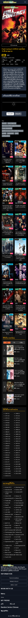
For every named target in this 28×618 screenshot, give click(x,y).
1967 (6, 413)
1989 (16, 434)
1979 (16, 422)
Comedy (17, 492)
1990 (6, 436)
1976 (6, 420)
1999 (16, 445)
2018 (6, 469)
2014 (6, 464)
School (7, 537)
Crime (7, 64)
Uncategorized (19, 545)
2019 (16, 469)
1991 (16, 436)
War (6, 550)
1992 (6, 439)
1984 (6, 429)
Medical (7, 516)
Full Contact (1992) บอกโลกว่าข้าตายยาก (11, 125)
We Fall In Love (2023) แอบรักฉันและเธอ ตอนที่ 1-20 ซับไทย (19, 359)
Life (6, 512)
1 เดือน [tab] (21, 342)
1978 (6, 422)
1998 (6, 445)
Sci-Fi (16, 537)
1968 (16, 413)
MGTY (6, 523)
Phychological (8, 532)
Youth (6, 557)
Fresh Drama (18, 503)
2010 (6, 459)
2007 (16, 455)
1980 (6, 425)
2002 (6, 450)
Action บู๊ (4, 123)
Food (6, 503)
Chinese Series (8, 492)
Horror (6, 507)
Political (17, 532)
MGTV (6, 519)
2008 (6, 457)
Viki (6, 548)
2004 (6, 452)
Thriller (16, 64)
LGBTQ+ (17, 510)
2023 (16, 473)
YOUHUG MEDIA (9, 554)
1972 (16, 415)
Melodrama (18, 516)
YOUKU (17, 554)
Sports (17, 539)
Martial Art (7, 514)
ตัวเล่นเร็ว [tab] (18, 114)
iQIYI (16, 507)
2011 (16, 459)
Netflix (17, 530)
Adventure (18, 487)
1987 (16, 432)
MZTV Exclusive (9, 530)
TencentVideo (18, 541)
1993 (16, 439)
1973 (6, 418)
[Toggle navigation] (25, 2)
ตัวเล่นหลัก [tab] (10, 114)
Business (17, 489)
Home (2, 597)
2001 (16, 448)
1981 (16, 425)
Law (6, 510)
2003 (16, 450)
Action (3, 64)
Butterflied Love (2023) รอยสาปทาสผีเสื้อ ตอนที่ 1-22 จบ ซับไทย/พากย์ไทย (19, 347)
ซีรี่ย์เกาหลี (12, 604)
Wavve (17, 550)
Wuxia (16, 552)
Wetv (6, 552)
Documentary (8, 498)
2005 (16, 452)
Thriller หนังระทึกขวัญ (7, 128)
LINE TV (17, 512)
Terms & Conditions (14, 578)
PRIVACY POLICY (14, 581)
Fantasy (17, 500)
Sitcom (7, 539)
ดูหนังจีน (4, 133)
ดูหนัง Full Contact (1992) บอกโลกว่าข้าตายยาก (12, 130)
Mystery (17, 527)
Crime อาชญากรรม (12, 123)
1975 (16, 418)
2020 (6, 471)
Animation (7, 489)
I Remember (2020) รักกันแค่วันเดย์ (19, 395)
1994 (6, 441)
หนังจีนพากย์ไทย (6, 136)
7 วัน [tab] (14, 342)
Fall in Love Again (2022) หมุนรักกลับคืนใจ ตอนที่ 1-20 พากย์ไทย (19, 372)
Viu (16, 548)
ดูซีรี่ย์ (2, 604)
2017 (16, 466)
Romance (17, 534)
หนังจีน (16, 133)
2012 (6, 462)
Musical (7, 527)
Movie (11, 64)
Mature (17, 514)
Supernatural (8, 541)
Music (16, 525)
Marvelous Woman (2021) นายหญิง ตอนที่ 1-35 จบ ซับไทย (19, 384)
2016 (6, 466)
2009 (16, 457)
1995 (16, 441)
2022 (6, 473)
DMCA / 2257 (14, 585)
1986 (6, 432)
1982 (6, 427)
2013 (16, 462)
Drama (17, 498)
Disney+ (17, 496)
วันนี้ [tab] (7, 342)
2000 (6, 448)
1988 (6, 434)
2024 (6, 475)
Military (17, 523)
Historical (17, 505)
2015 (16, 464)
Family (6, 500)
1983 (16, 427)
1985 (16, 429)
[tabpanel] (14, 374)
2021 (16, 471)
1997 (16, 443)
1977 (16, 420)
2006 (6, 455)
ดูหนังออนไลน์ (10, 133)
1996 (6, 443)
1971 (6, 415)
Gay (6, 505)
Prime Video (8, 534)
